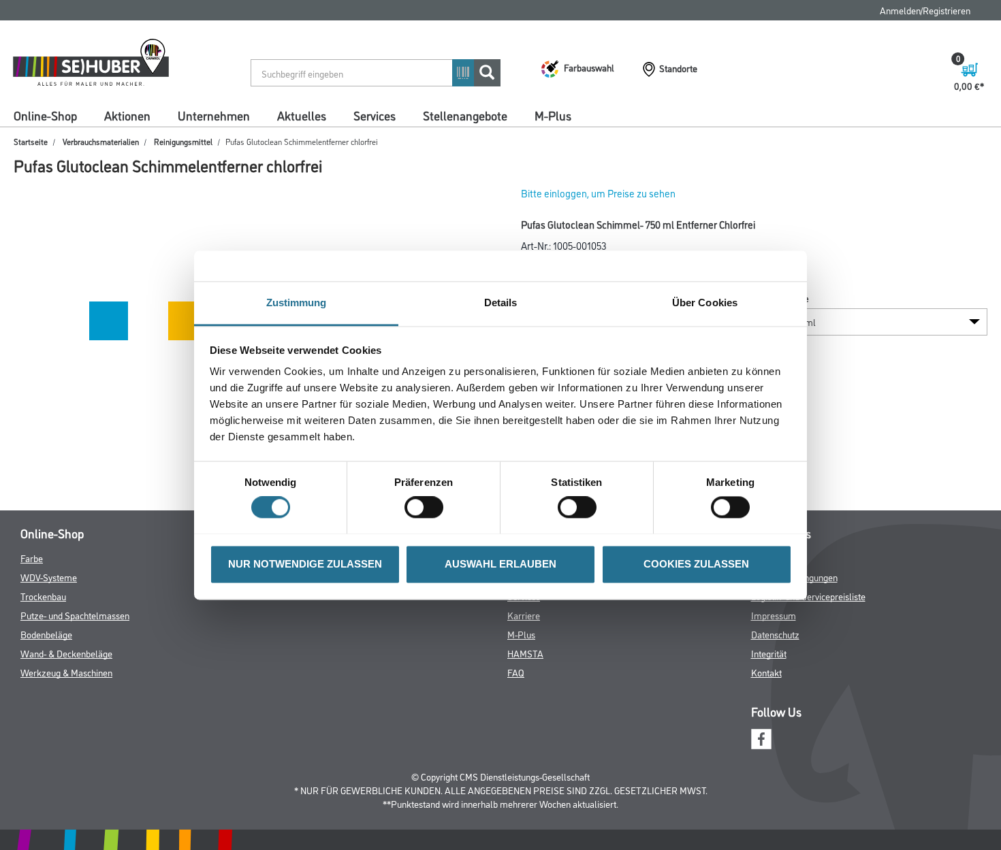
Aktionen (127, 115)
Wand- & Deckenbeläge (66, 653)
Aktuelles (301, 115)
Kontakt (766, 672)
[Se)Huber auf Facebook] (761, 737)
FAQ (515, 672)
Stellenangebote (465, 115)
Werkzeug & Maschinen (66, 672)
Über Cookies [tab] (704, 302)
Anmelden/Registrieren (925, 9)
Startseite (31, 141)
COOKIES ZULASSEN (696, 564)
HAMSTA (525, 653)
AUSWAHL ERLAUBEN (500, 564)
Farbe (31, 557)
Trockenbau (43, 595)
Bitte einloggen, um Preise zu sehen (598, 193)
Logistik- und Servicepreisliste (808, 595)
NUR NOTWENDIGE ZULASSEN (305, 564)
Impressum (773, 614)
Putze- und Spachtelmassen (74, 614)
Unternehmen (214, 115)
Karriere (523, 614)
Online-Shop (45, 115)
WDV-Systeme (48, 576)
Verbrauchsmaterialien (101, 141)
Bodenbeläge (46, 633)
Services (374, 115)
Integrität (768, 653)
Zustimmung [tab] (296, 302)
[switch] (427, 507)
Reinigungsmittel (183, 141)
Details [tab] (501, 302)
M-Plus (553, 115)
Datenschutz (775, 633)
